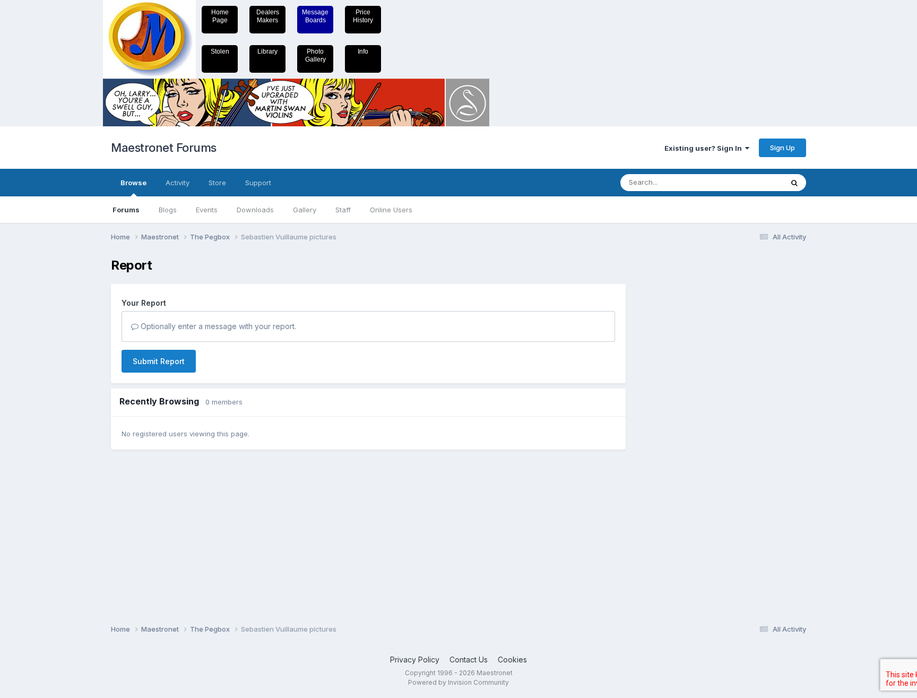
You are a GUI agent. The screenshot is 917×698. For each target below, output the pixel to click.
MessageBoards (315, 16)
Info (363, 51)
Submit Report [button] (159, 361)
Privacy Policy (414, 659)
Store (217, 182)
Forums (126, 209)
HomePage (220, 16)
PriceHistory (363, 16)
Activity (177, 182)
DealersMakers (267, 16)
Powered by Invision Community (458, 682)
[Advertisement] (678, 417)
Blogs (168, 209)
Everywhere (749, 182)
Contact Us (468, 659)
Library (267, 51)
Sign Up (782, 147)
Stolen (220, 51)
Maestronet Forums (164, 147)
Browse (133, 182)
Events (207, 209)
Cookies (512, 659)
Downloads (255, 209)
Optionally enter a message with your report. (217, 326)
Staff (343, 209)
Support (258, 182)
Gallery (304, 209)
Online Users (391, 209)
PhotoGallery (315, 55)
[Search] (794, 182)
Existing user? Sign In (704, 148)
